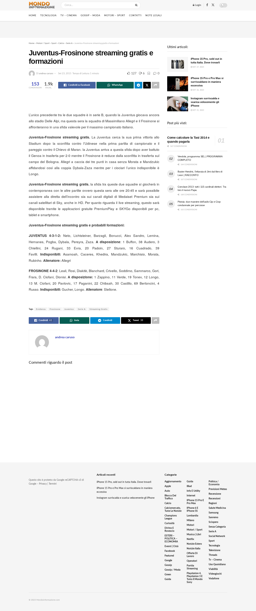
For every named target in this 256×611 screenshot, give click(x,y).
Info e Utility (193, 491)
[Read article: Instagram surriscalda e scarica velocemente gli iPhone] (177, 103)
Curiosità (169, 523)
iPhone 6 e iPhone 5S (192, 509)
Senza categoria (217, 527)
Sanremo (213, 517)
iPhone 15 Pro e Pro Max (195, 502)
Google (168, 560)
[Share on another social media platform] (155, 85)
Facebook (170, 551)
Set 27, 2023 (198, 67)
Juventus (69, 309)
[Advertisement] (128, 29)
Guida (168, 579)
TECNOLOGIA (48, 15)
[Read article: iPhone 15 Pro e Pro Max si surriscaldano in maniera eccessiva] (177, 83)
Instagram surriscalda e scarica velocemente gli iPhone (205, 102)
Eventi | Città (171, 546)
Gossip (168, 565)
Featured (169, 556)
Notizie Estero (194, 544)
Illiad (189, 486)
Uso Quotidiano (217, 564)
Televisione (214, 550)
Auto (167, 491)
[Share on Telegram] (138, 85)
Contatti (135, 15)
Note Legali (153, 15)
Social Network (217, 536)
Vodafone (214, 578)
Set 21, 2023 (198, 110)
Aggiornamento (173, 481)
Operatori (192, 561)
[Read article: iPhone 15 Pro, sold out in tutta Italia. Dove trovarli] (177, 64)
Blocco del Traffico (170, 497)
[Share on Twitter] (147, 85)
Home (32, 15)
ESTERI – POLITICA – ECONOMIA (171, 539)
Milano (190, 520)
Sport (53, 43)
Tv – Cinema (215, 560)
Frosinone (55, 309)
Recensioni (214, 498)
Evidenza (41, 309)
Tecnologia (214, 545)
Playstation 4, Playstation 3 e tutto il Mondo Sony (195, 577)
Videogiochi (215, 574)
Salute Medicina (217, 508)
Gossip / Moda (172, 570)
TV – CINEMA (68, 15)
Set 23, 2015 (64, 73)
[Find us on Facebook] (207, 5)
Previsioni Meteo (218, 489)
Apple (168, 486)
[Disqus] (94, 410)
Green (168, 574)
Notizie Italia (193, 548)
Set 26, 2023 (198, 90)
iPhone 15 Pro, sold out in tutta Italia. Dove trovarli (124, 482)
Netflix (190, 539)
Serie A (69, 43)
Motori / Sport (42, 43)
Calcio (61, 43)
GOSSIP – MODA (90, 15)
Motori (190, 525)
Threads (213, 555)
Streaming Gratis (98, 309)
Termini (52, 484)
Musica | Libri (194, 534)
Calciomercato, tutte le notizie (173, 509)
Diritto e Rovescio (169, 529)
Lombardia (192, 516)
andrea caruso (46, 73)
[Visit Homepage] (42, 5)
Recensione (215, 494)
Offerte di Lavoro (192, 555)
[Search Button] (137, 5)
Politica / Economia (214, 483)
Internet (191, 495)
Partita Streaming (192, 567)
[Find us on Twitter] (213, 5)
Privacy (43, 484)
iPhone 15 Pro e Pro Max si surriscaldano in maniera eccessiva (207, 82)
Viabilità (213, 569)
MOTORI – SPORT (114, 15)
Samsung (213, 513)
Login (198, 5)
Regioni (213, 503)
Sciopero (213, 522)
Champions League (171, 517)
